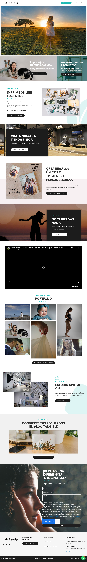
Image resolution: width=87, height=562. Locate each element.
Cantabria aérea (44, 3)
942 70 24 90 (47, 541)
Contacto (56, 3)
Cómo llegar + (69, 545)
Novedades (36, 3)
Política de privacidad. (53, 516)
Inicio (30, 3)
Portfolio (51, 3)
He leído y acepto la (54, 502)
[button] (2, 31)
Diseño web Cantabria (75, 558)
